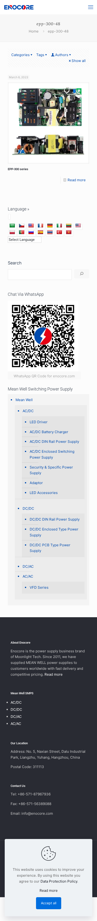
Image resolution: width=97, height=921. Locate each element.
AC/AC (28, 576)
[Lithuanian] (69, 225)
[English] (31, 225)
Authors (61, 55)
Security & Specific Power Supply (51, 470)
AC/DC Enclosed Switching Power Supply (52, 454)
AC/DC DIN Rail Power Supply (54, 441)
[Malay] (78, 225)
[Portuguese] (21, 232)
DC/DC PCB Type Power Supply (50, 548)
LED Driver (39, 422)
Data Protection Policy (58, 881)
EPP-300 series (18, 169)
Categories (20, 55)
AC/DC (28, 411)
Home (34, 31)
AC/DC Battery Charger (49, 432)
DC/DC (28, 508)
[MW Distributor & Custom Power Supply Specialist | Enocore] (19, 7)
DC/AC (28, 566)
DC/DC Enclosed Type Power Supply (54, 532)
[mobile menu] (91, 7)
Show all (79, 60)
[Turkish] (59, 232)
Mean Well (24, 400)
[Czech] (21, 225)
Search (15, 262)
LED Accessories (44, 492)
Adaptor (36, 483)
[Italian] (59, 225)
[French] (40, 225)
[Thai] (50, 232)
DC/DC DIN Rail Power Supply (55, 519)
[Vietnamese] (69, 232)
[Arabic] (12, 225)
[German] (50, 225)
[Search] (81, 273)
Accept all (48, 903)
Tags (40, 55)
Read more (77, 180)
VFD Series (39, 587)
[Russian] (31, 232)
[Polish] (12, 232)
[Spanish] (40, 232)
